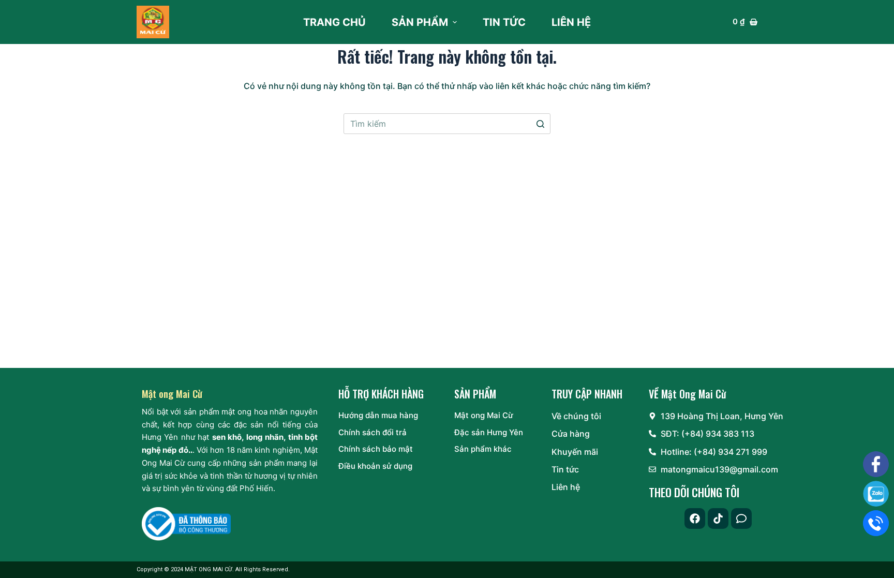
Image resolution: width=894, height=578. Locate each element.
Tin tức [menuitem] (504, 22)
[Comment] (741, 518)
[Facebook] (694, 518)
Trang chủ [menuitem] (334, 22)
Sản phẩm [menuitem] (420, 22)
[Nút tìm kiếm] (540, 123)
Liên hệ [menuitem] (571, 22)
